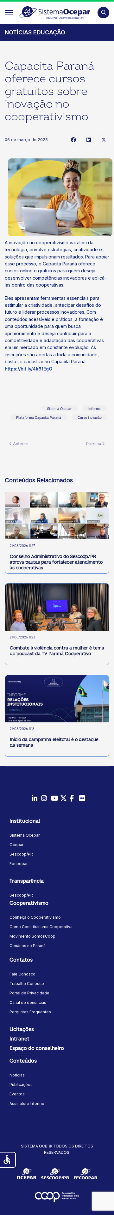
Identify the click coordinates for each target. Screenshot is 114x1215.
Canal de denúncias (28, 1002)
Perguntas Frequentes (30, 1012)
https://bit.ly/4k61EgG (28, 368)
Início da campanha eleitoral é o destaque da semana (54, 742)
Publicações (21, 1084)
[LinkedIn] (88, 139)
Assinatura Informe (27, 1103)
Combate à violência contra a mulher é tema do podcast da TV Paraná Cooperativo (57, 650)
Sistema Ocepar (59, 409)
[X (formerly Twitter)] (103, 139)
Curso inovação (90, 418)
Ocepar (16, 844)
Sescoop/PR (21, 854)
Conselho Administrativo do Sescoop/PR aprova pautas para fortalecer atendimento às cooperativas (56, 562)
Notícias (17, 1075)
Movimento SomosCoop (32, 936)
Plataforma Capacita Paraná (38, 418)
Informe (94, 409)
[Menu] (9, 13)
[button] (103, 12)
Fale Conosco (22, 974)
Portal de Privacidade (29, 993)
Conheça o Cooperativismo (35, 917)
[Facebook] (73, 139)
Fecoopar (19, 863)
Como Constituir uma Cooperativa (41, 926)
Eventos (17, 1094)
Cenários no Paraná (28, 945)
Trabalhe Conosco (27, 983)
